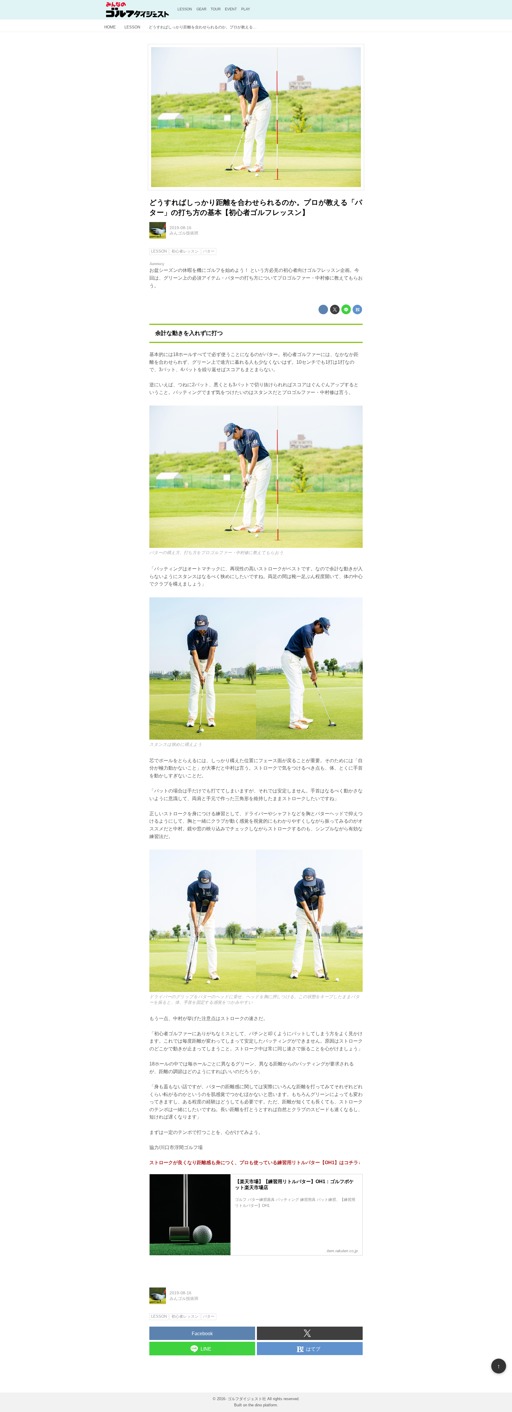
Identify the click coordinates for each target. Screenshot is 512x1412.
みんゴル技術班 (184, 233)
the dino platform (262, 1405)
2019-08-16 (180, 227)
